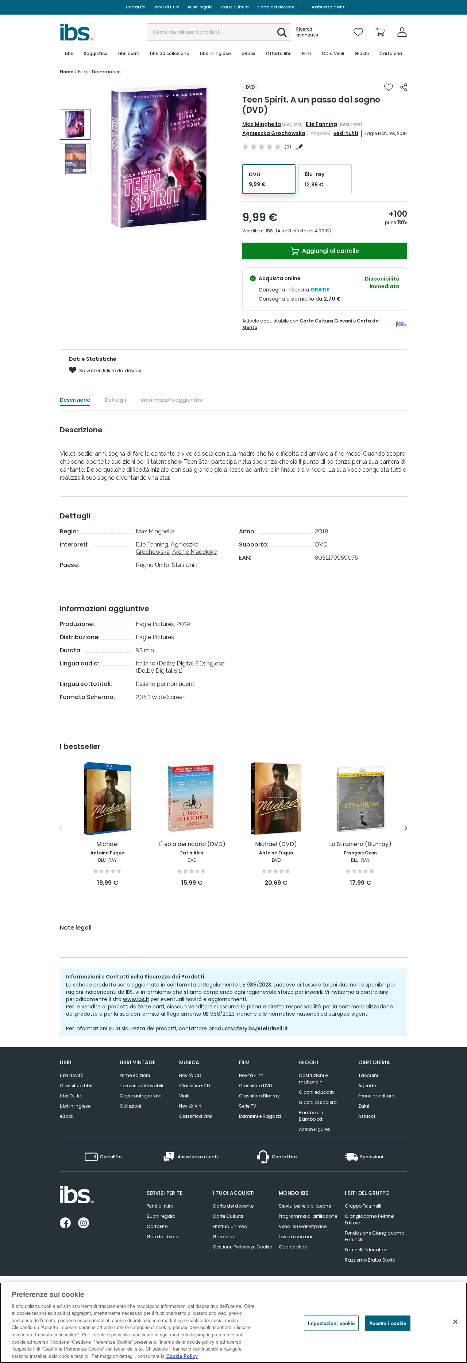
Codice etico (293, 1247)
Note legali (76, 928)
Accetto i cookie (387, 1323)
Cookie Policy (182, 1355)
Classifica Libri (76, 1085)
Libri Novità (72, 1075)
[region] (233, 1322)
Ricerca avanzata (307, 32)
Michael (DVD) (276, 844)
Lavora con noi (295, 1236)
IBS (269, 231)
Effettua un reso (230, 1226)
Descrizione (75, 400)
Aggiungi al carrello (330, 251)
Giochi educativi (317, 1092)
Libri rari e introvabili (141, 1085)
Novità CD (190, 1075)
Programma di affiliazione (308, 1216)
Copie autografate (140, 1096)
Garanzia (223, 1236)
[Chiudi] (455, 1322)
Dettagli (115, 400)
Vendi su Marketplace (303, 1226)
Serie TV (247, 1106)
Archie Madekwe (194, 551)
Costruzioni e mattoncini (313, 1078)
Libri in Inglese (75, 1106)
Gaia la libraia (163, 1236)
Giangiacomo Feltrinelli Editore (371, 1219)
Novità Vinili (192, 1106)
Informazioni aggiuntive (171, 400)
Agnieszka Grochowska (273, 133)
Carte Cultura (235, 7)
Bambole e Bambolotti (311, 1115)
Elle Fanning (321, 124)
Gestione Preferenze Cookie (242, 1247)
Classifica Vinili (196, 1116)
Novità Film (251, 1075)
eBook (66, 1116)
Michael (107, 844)
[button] (282, 32)
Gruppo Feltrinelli (363, 1206)
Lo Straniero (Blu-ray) (360, 844)
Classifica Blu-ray (259, 1096)
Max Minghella (261, 124)
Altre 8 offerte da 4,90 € (303, 231)
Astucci (366, 1116)
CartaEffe (135, 7)
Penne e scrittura (376, 1096)
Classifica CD (194, 1085)
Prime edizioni (135, 1075)
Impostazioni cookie (331, 1323)
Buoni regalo (200, 7)
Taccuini (368, 1075)
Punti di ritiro (166, 7)
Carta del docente (276, 7)
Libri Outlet (71, 1096)
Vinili (184, 1096)
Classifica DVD (255, 1085)
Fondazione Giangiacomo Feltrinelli (374, 1236)
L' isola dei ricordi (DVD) (191, 844)
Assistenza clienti (329, 7)
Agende (367, 1085)
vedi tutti (345, 133)
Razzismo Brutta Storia (370, 1260)
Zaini (363, 1106)
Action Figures (314, 1129)
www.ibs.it (136, 999)
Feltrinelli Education (366, 1250)
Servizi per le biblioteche (305, 1206)
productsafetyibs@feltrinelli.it (248, 1028)
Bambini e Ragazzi (260, 1116)
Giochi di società (318, 1102)
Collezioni (130, 1106)
